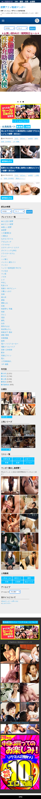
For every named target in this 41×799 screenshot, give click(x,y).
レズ (3, 280)
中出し (3, 282)
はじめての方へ (6, 603)
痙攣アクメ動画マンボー (13, 7)
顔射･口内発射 (6, 141)
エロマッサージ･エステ (10, 247)
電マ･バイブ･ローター (9, 344)
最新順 (20, 126)
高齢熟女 (6, 385)
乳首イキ (4, 285)
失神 (3, 294)
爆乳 (3, 320)
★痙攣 (30, 138)
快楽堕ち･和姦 (6, 309)
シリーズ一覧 (5, 449)
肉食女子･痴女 (6, 332)
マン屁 (3, 274)
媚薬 (3, 300)
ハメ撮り (4, 259)
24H (16, 1)
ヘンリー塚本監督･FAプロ (11, 268)
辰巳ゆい (23, 138)
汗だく (3, 315)
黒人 (3, 358)
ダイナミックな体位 (9, 250)
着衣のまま (5, 326)
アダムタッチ (6, 242)
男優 (6, 463)
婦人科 (3, 297)
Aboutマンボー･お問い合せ (10, 601)
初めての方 (29, 582)
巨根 (3, 306)
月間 (26, 1)
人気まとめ (6, 578)
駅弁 (3, 352)
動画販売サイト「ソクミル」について (20, 622)
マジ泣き (4, 271)
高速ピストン (20, 178)
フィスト (4, 265)
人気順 (27, 126)
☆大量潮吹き (6, 233)
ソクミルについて (21, 121)
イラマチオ (5, 245)
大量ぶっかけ (6, 291)
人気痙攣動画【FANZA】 (19, 723)
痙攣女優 (6, 459)
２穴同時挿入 (6, 361)
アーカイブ (5, 592)
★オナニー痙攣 (7, 224)
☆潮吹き (4, 236)
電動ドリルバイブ (8, 347)
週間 (21, 1)
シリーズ (17, 459)
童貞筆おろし (6, 329)
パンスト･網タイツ (8, 262)
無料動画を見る (7, 161)
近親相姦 (4, 338)
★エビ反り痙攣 (7, 221)
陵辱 (36, 138)
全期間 (32, 1)
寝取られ (4, 303)
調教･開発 (5, 335)
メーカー (29, 463)
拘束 (3, 312)
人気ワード (29, 459)
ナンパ (3, 256)
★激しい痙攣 (6, 227)
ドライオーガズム (8, 253)
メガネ (3, 277)
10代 (4, 373)
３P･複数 (16, 141)
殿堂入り (17, 578)
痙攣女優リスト (6, 417)
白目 (3, 323)
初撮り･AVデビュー (8, 288)
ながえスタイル (7, 239)
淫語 (3, 317)
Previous (3, 66)
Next (38, 66)
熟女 (4, 382)
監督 (18, 463)
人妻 (4, 379)
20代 (16, 138)
